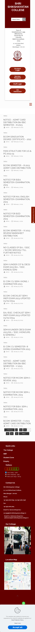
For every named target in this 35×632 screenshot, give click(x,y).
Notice (5, 115)
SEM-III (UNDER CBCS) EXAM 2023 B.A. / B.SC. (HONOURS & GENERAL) (17, 332)
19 (21, 430)
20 (25, 430)
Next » (24, 433)
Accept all (17, 627)
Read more (17, 623)
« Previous (9, 430)
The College (8, 450)
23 (12, 433)
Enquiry (6, 461)
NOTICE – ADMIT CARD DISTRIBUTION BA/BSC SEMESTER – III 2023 (14, 122)
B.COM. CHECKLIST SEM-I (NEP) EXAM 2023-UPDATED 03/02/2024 (16, 298)
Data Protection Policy (17, 620)
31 (16, 433)
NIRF (5, 454)
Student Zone (8, 457)
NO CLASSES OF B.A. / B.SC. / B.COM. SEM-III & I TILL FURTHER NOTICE (16, 250)
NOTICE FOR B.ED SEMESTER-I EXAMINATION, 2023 (16, 216)
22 (7, 433)
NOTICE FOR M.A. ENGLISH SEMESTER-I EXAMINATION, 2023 (16, 199)
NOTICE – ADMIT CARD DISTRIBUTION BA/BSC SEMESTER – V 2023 (14, 363)
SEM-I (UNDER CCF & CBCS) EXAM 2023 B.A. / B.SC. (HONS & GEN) (16, 267)
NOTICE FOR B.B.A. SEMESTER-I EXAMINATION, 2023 (16, 182)
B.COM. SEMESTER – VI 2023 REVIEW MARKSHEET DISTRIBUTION (16, 233)
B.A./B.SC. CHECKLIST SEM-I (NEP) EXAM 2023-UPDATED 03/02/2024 (16, 315)
